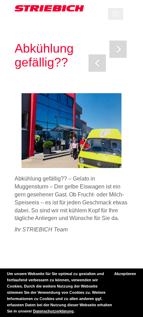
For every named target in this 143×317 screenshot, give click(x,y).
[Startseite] (71, 8)
